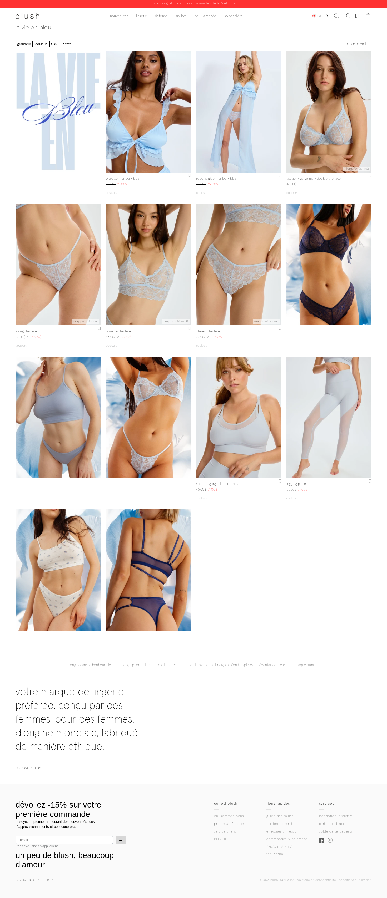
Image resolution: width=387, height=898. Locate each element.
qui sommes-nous (229, 816)
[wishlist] (357, 16)
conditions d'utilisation (355, 880)
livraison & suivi (279, 847)
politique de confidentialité (316, 880)
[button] (336, 16)
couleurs (111, 193)
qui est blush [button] (225, 803)
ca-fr (321, 16)
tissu (54, 44)
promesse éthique (229, 824)
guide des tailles (280, 816)
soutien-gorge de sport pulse (218, 484)
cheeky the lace (208, 331)
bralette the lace (118, 331)
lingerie (141, 16)
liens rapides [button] (278, 803)
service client (225, 831)
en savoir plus (28, 768)
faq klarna (274, 854)
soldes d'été (233, 16)
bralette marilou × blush (123, 178)
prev (109, 112)
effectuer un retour (281, 831)
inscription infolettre (336, 816)
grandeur (24, 44)
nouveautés (119, 16)
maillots (181, 16)
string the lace (26, 331)
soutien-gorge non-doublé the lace (313, 178)
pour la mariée (205, 16)
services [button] (326, 803)
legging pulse (296, 484)
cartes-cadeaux (332, 824)
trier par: (357, 44)
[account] (347, 16)
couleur (41, 44)
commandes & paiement (286, 839)
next (188, 112)
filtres (67, 44)
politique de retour (282, 824)
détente (161, 16)
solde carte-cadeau (335, 831)
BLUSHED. (222, 839)
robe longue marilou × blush (217, 178)
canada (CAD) (25, 880)
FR (47, 880)
